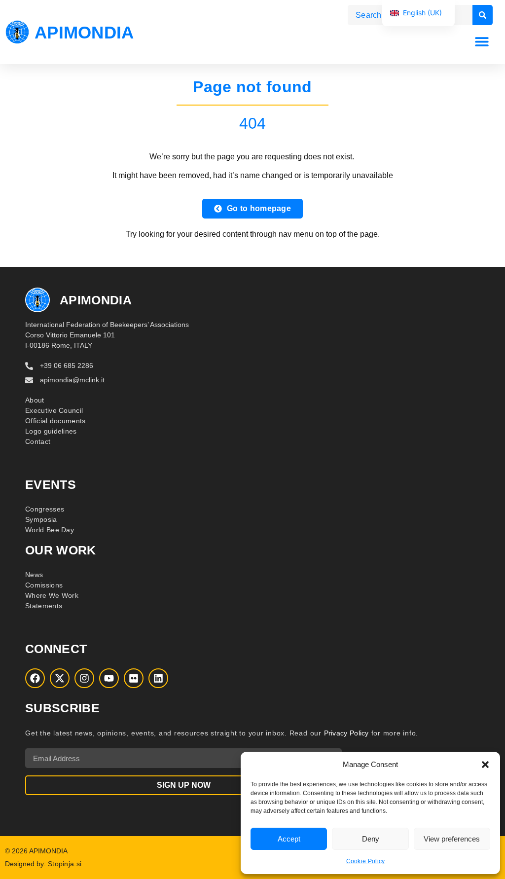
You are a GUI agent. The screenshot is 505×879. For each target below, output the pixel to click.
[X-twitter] (60, 678)
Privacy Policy (346, 733)
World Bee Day (49, 530)
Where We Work (51, 595)
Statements (43, 606)
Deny (370, 839)
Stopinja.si (64, 864)
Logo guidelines (51, 431)
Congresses (44, 509)
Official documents (55, 421)
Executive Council (54, 410)
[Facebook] (35, 678)
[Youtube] (109, 678)
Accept (289, 839)
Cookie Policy (365, 861)
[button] (485, 764)
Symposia (41, 519)
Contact (37, 441)
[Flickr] (134, 678)
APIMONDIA (84, 32)
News (34, 575)
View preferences (452, 839)
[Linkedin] (158, 678)
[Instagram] (84, 678)
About (34, 400)
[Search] (482, 15)
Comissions (44, 585)
